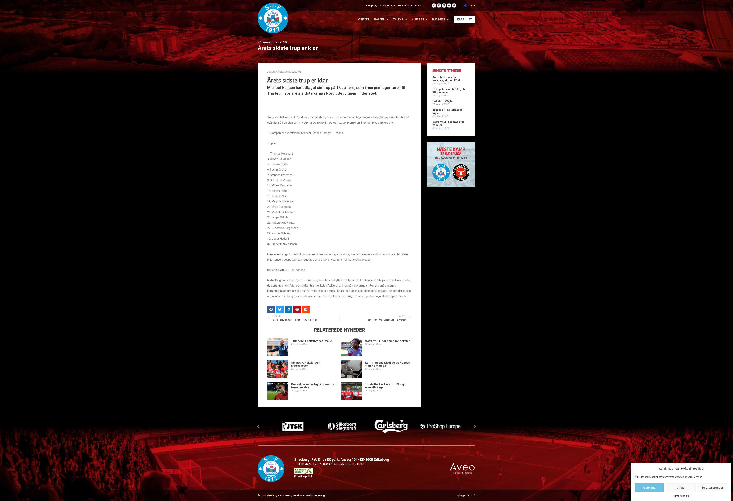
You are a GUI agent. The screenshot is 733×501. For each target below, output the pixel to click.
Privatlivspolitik (681, 496)
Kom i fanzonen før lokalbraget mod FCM (446, 79)
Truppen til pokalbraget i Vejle (311, 341)
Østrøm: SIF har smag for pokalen (387, 341)
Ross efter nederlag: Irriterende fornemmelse (312, 386)
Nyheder (363, 19)
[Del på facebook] (271, 309)
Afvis (680, 487)
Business (438, 19)
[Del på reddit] (306, 309)
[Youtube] (449, 5)
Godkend (649, 487)
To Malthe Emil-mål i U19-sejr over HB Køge (385, 386)
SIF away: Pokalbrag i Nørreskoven (305, 364)
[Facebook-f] (434, 5)
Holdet (379, 19)
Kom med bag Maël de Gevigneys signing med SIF (387, 364)
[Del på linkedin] (288, 309)
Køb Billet (464, 19)
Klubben (418, 19)
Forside (271, 72)
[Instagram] (444, 5)
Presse (418, 5)
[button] (258, 426)
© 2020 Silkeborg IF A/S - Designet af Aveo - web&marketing (291, 495)
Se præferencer (712, 487)
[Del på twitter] (280, 309)
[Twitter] (454, 5)
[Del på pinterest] (297, 309)
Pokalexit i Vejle (442, 101)
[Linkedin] (439, 5)
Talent (398, 19)
